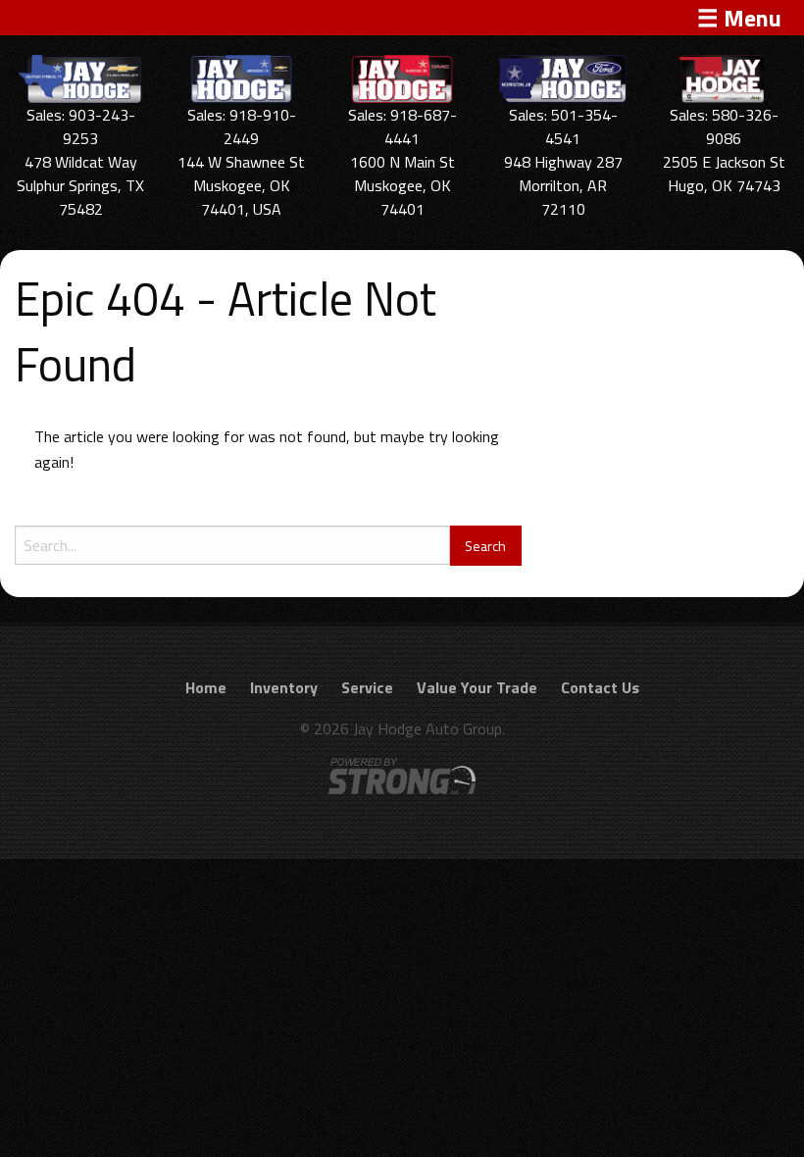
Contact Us (600, 687)
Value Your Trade (477, 687)
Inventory (284, 687)
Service (367, 687)
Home (205, 687)
